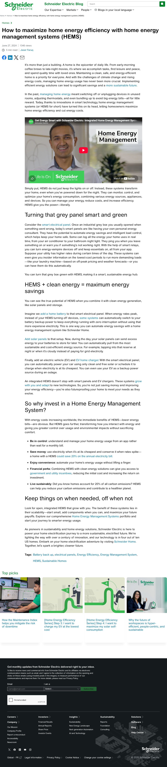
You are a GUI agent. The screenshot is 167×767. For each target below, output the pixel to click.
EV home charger (87, 360)
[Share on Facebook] (4, 58)
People (85, 9)
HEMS (37, 560)
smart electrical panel (55, 224)
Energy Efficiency (88, 554)
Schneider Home (125, 541)
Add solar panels (36, 339)
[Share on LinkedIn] (10, 58)
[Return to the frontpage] (19, 6)
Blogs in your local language (115, 9)
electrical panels (65, 554)
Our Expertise (53, 9)
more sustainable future (121, 85)
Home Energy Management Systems (95, 516)
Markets (71, 9)
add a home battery (53, 313)
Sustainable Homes (54, 560)
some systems (89, 318)
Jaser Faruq (26, 50)
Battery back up (43, 554)
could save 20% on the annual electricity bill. (85, 456)
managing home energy (55, 94)
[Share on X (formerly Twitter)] (16, 58)
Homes (9, 16)
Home (2, 16)
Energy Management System (118, 554)
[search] (162, 4)
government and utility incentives (50, 473)
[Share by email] (22, 58)
